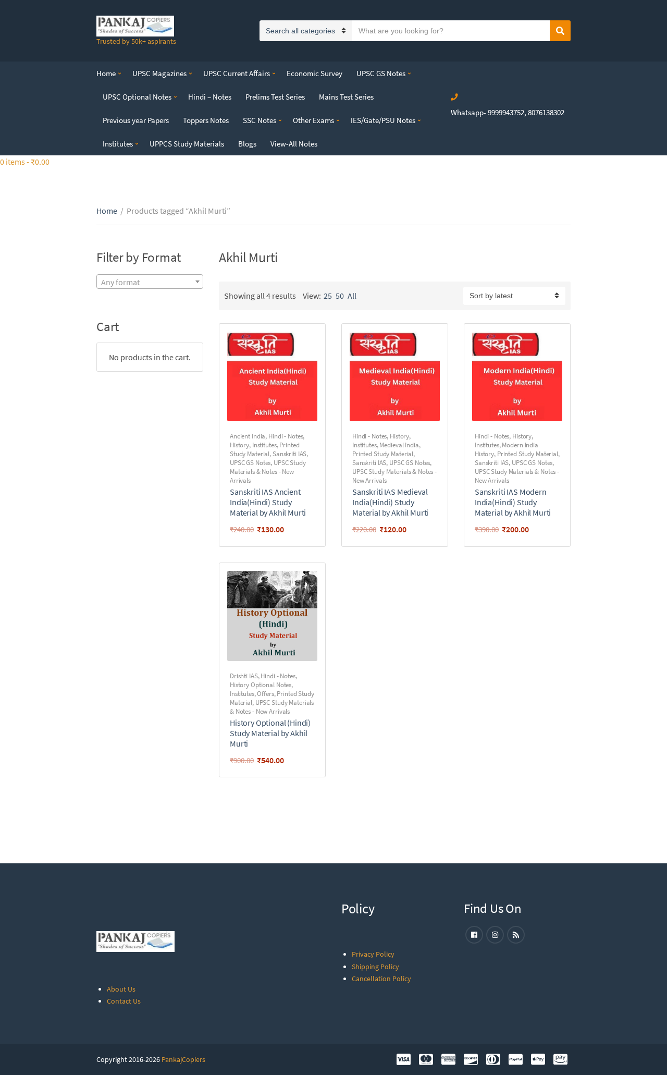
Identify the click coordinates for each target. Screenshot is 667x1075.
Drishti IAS (244, 675)
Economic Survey (314, 73)
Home (106, 73)
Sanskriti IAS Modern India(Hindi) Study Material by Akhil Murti (513, 502)
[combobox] (149, 281)
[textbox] (150, 282)
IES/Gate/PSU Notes (383, 120)
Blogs (247, 144)
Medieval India (398, 445)
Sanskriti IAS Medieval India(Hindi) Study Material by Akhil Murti (390, 502)
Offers (265, 693)
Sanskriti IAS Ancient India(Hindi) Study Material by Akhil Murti (268, 502)
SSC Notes (259, 120)
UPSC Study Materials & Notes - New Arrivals (268, 471)
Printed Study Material (264, 449)
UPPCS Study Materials (187, 144)
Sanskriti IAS (289, 453)
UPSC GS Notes (380, 73)
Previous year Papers (136, 120)
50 (340, 295)
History (239, 445)
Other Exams (313, 120)
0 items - (25, 161)
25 (328, 295)
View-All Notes (293, 144)
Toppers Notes (206, 120)
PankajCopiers (183, 1059)
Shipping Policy (375, 966)
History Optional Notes (260, 684)
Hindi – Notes (209, 97)
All (352, 295)
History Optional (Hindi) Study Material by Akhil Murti (270, 733)
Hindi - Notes (285, 436)
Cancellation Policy (381, 978)
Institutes (118, 144)
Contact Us (124, 1001)
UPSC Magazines (159, 73)
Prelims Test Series (275, 97)
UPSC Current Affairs (236, 73)
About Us (121, 989)
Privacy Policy (373, 954)
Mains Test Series (346, 97)
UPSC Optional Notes (137, 97)
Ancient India (247, 436)
